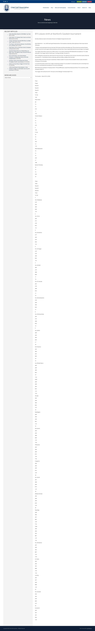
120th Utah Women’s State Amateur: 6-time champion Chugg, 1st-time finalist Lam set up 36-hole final (19, 69)
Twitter (5, 1)
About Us (84, 7)
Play (52, 7)
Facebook (4, 1)
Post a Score (84, 1)
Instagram (7, 1)
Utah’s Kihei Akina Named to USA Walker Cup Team (20, 34)
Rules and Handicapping (60, 7)
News (78, 7)
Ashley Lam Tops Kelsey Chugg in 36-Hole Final (19, 63)
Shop (90, 7)
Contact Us (89, 1)
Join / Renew (79, 1)
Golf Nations (89, 628)
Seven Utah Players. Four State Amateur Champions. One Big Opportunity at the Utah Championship (18, 57)
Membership (46, 7)
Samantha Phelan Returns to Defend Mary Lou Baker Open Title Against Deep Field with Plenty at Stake (20, 52)
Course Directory (71, 7)
